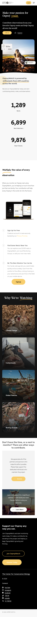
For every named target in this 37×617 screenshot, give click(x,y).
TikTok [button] (7, 595)
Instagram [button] (8, 590)
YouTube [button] (7, 587)
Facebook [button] (7, 593)
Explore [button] (20, 33)
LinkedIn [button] (7, 598)
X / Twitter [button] (8, 601)
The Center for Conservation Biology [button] (16, 574)
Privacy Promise (22, 236)
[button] (34, 3)
